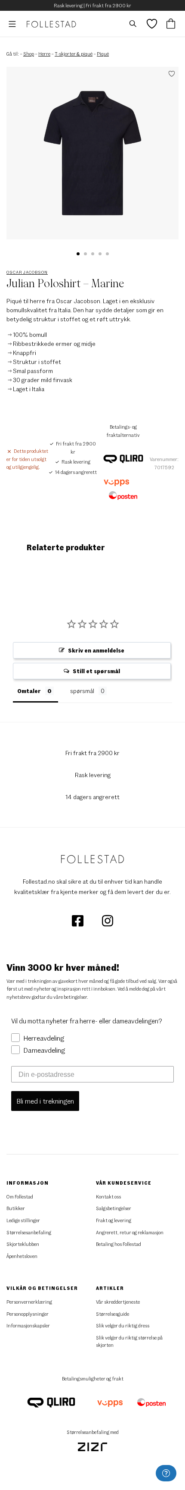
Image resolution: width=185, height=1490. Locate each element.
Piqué (103, 53)
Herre (44, 53)
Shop (28, 53)
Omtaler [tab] (29, 690)
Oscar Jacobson (27, 272)
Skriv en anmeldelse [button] (96, 650)
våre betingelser (70, 997)
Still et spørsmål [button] (96, 671)
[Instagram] (107, 920)
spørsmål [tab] (82, 690)
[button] (78, 253)
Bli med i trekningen (45, 1101)
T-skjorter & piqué (73, 53)
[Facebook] (78, 920)
